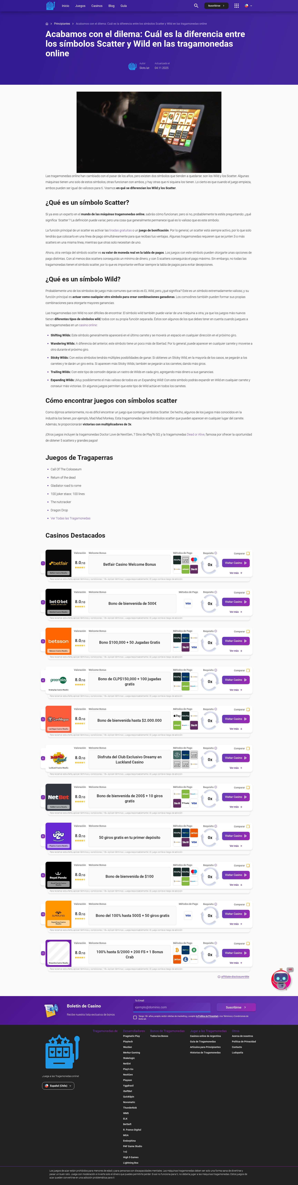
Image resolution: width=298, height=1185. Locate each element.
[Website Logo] (62, 1051)
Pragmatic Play (131, 1036)
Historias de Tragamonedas (205, 1052)
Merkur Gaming (131, 1052)
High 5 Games (130, 1157)
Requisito (208, 553)
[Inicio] (47, 23)
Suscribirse (233, 1007)
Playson (127, 1080)
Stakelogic (129, 1058)
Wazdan (127, 1047)
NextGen (128, 1074)
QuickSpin (128, 1096)
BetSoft (127, 1124)
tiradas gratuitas (120, 230)
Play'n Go (128, 1069)
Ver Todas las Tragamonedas (70, 518)
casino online (88, 325)
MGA (125, 1135)
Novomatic (129, 1102)
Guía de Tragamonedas (203, 1041)
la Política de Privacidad (207, 1016)
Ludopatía (237, 1052)
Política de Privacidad (244, 1041)
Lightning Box (130, 1162)
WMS (126, 1113)
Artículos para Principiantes (205, 1047)
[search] (196, 6)
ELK (125, 1118)
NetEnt (127, 1063)
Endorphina (129, 1140)
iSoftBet (127, 1091)
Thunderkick (130, 1107)
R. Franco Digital (132, 1129)
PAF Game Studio (132, 1146)
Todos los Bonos (159, 1036)
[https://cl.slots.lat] (51, 6)
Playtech (128, 1041)
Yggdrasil (128, 1085)
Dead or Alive (196, 434)
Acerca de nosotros (242, 1036)
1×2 (125, 1151)
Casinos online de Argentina (205, 1036)
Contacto (237, 1047)
